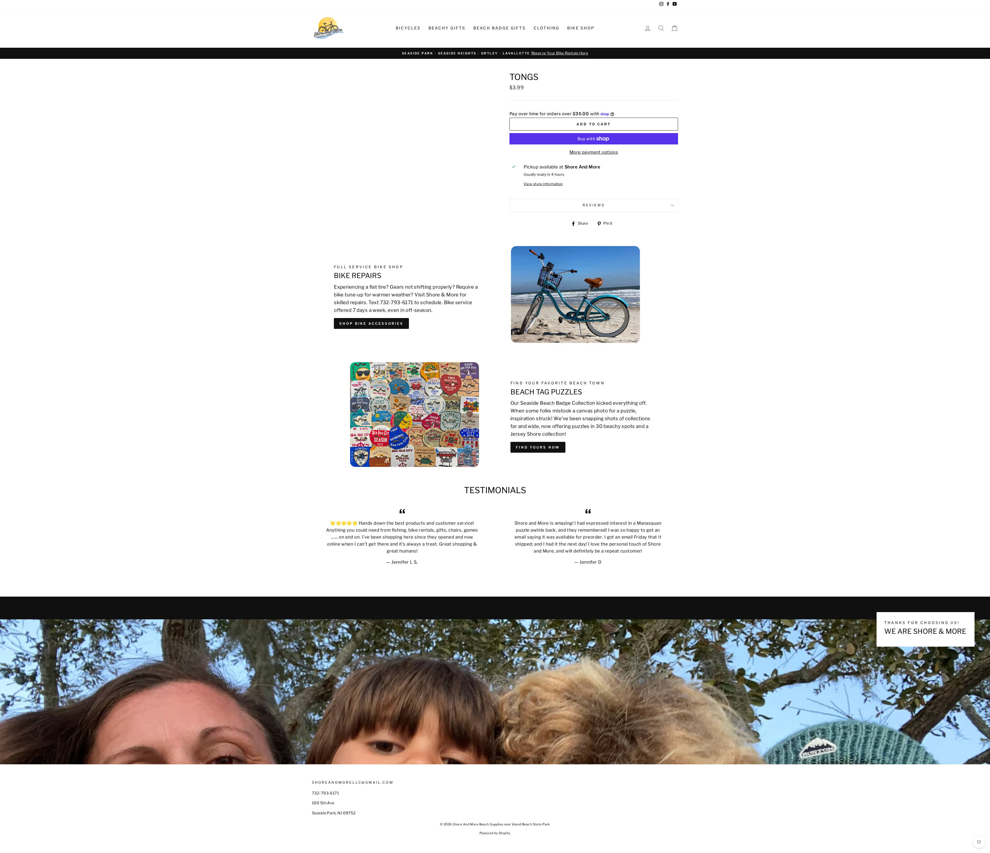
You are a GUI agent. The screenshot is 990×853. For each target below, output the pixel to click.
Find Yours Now (538, 447)
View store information (543, 184)
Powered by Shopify (495, 833)
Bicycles (408, 28)
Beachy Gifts (447, 28)
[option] (495, 53)
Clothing (546, 28)
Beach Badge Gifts (499, 28)
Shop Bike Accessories (371, 323)
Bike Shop (581, 28)
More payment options (594, 152)
